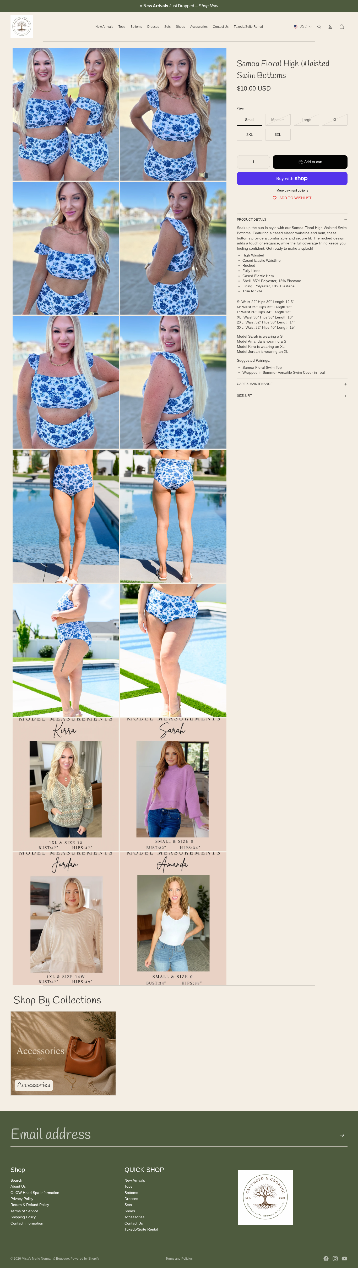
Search (16, 1180)
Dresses (131, 1199)
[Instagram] (335, 1258)
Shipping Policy (23, 1217)
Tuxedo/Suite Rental (141, 1229)
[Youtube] (344, 1258)
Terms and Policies (179, 1258)
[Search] (319, 26)
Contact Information (26, 1223)
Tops (128, 1186)
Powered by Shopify (84, 1258)
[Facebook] (326, 1258)
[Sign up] (342, 1135)
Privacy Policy (21, 1199)
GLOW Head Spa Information (34, 1193)
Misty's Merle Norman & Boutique (45, 1258)
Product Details (251, 219)
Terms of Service (24, 1211)
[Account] (330, 26)
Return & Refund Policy (29, 1205)
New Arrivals (134, 1180)
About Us (18, 1186)
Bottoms (131, 1193)
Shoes (129, 1211)
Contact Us (133, 1223)
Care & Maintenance (255, 384)
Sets (128, 1205)
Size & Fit (244, 396)
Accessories (134, 1217)
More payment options (292, 190)
